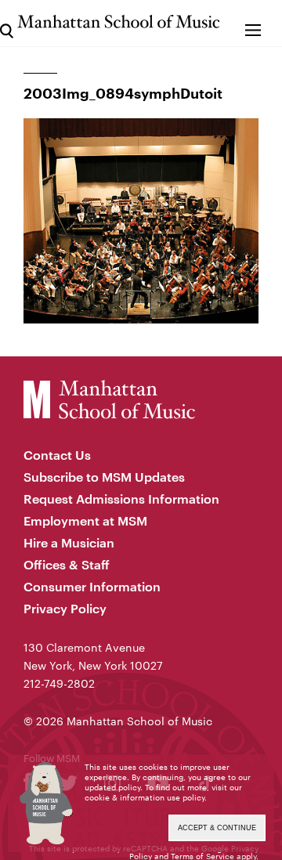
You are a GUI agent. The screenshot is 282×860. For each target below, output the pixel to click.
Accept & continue (217, 828)
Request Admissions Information (121, 498)
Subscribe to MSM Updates (104, 476)
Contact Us (57, 454)
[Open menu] (252, 23)
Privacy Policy (65, 608)
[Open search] (6, 23)
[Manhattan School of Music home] (118, 21)
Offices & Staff (67, 564)
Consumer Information (92, 586)
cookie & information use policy (144, 797)
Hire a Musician (69, 542)
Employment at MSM (85, 520)
